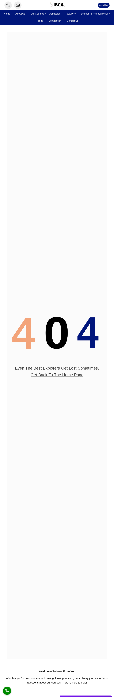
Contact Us (72, 21)
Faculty (69, 13)
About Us (20, 13)
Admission (54, 13)
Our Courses (37, 13)
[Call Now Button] (7, 691)
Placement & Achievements (93, 13)
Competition (55, 21)
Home (7, 13)
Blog (40, 21)
